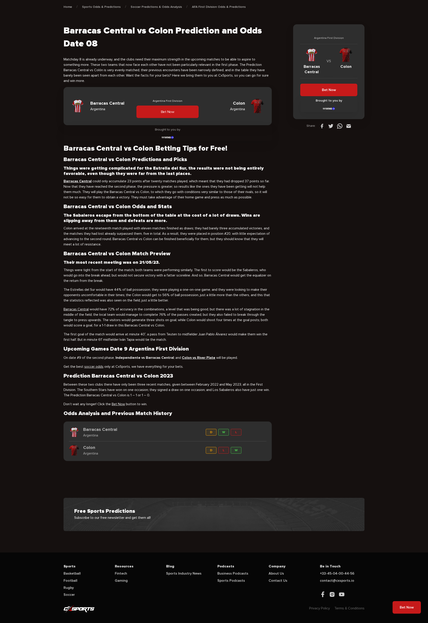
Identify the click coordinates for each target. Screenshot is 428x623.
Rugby (69, 588)
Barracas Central (76, 309)
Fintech (121, 573)
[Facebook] (322, 126)
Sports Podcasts (231, 580)
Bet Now (168, 111)
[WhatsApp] (339, 126)
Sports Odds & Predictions (101, 7)
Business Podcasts (232, 573)
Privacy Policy (319, 608)
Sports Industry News (184, 573)
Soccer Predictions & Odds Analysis (156, 7)
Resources (124, 566)
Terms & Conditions (349, 608)
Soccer (69, 594)
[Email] (348, 126)
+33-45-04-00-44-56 (337, 573)
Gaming (121, 580)
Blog (170, 566)
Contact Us (278, 580)
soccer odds (93, 366)
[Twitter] (330, 126)
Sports (70, 566)
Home (68, 7)
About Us (276, 573)
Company (277, 566)
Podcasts (225, 566)
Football (70, 580)
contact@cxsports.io (337, 580)
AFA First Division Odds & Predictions (219, 7)
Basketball (72, 573)
